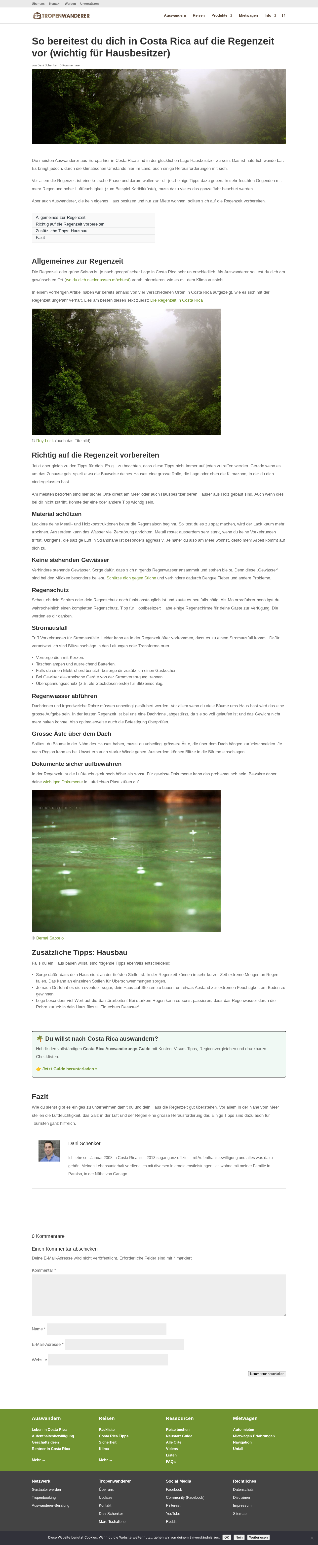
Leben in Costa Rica (49, 1429)
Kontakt (54, 3)
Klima (104, 1449)
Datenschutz (243, 1489)
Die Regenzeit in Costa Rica (176, 300)
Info (268, 15)
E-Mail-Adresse (48, 1344)
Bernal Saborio (50, 938)
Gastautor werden (46, 1489)
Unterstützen (89, 3)
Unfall (238, 1449)
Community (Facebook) (185, 1497)
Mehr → (38, 1460)
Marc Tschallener (113, 1521)
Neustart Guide (179, 1436)
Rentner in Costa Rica (51, 1449)
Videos (172, 1449)
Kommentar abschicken (267, 1374)
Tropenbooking (44, 1497)
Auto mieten (243, 1429)
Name (39, 1329)
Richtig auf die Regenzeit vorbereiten (70, 224)
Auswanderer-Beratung (50, 1505)
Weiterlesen (258, 1537)
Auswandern (175, 15)
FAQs (171, 1461)
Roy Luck (45, 440)
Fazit (40, 237)
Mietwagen (248, 15)
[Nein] (311, 1538)
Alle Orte (173, 1442)
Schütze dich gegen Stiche (131, 578)
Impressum (242, 1505)
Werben (70, 3)
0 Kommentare (70, 65)
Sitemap (239, 1513)
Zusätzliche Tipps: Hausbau (61, 231)
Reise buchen (178, 1429)
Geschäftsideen (45, 1442)
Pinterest (173, 1505)
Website (39, 1360)
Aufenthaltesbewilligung (53, 1436)
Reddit (171, 1521)
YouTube (173, 1513)
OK (226, 1537)
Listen (171, 1455)
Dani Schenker (48, 65)
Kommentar (44, 1270)
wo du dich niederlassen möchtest (97, 280)
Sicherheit (108, 1442)
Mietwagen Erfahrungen (254, 1436)
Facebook (174, 1489)
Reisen (199, 15)
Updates (106, 1497)
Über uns (38, 3)
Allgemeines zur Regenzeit (60, 217)
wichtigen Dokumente (63, 782)
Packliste (107, 1429)
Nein (239, 1537)
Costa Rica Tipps (113, 1436)
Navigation (242, 1442)
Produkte (219, 15)
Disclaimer (241, 1497)
